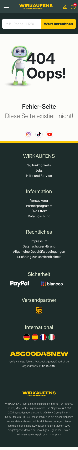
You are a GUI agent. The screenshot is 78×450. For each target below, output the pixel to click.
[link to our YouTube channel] (49, 134)
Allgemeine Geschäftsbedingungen (39, 252)
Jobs (39, 170)
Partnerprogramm (39, 206)
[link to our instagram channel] (28, 134)
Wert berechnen (58, 23)
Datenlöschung (39, 216)
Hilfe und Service (39, 176)
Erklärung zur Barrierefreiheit (39, 257)
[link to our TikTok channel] (39, 134)
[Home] (36, 6)
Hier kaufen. (47, 365)
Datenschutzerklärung (39, 246)
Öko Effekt (39, 211)
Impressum (39, 241)
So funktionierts (39, 165)
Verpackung (39, 201)
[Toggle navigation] (6, 6)
